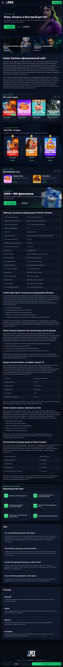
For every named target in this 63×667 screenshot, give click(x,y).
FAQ (45, 660)
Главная (18, 660)
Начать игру (9, 26)
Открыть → (37, 50)
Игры (23, 660)
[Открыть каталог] (2, 2)
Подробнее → (7, 50)
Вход (16, 664)
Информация (39, 660)
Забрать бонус (10, 203)
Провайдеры (30, 660)
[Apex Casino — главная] (9, 2)
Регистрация (57, 2)
